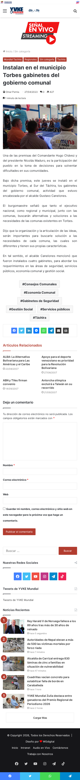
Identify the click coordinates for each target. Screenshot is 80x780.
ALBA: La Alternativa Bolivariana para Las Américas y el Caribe (16, 360)
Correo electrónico (15, 479)
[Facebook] (14, 331)
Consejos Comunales (40, 284)
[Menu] (5, 12)
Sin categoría (22, 51)
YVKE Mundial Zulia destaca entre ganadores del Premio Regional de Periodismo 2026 (49, 700)
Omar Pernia (12, 91)
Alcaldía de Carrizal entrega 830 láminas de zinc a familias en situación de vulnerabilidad (48, 662)
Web (5, 494)
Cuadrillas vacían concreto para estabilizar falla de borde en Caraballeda (48, 681)
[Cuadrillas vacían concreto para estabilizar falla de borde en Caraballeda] (13, 682)
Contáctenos (60, 747)
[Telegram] (51, 331)
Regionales (31, 59)
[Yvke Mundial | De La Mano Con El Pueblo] (25, 11)
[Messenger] (36, 331)
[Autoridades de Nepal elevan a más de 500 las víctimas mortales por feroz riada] (13, 645)
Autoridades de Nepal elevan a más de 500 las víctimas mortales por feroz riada (50, 644)
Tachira (61, 59)
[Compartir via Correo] (58, 331)
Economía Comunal (40, 292)
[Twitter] (21, 331)
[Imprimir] (66, 331)
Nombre (9, 465)
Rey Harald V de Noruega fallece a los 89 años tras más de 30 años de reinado (51, 625)
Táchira (40, 318)
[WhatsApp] (44, 331)
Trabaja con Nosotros (40, 753)
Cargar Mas (40, 717)
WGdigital (48, 741)
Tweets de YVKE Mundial (18, 599)
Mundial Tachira (13, 59)
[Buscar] (75, 12)
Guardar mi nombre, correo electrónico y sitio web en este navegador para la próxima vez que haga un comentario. (37, 514)
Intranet (25, 747)
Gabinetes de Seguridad (40, 301)
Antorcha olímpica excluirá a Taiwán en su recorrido (57, 384)
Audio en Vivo (41, 747)
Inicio (8, 51)
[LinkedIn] (29, 331)
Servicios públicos (56, 309)
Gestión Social (22, 309)
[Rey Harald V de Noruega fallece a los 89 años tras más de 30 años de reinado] (13, 626)
